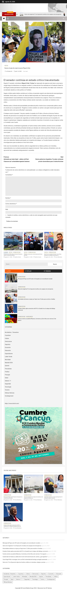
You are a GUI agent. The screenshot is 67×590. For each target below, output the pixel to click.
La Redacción (9, 71)
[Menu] (7, 18)
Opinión (7, 365)
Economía (6, 252)
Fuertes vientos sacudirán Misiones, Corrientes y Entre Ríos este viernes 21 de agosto (24, 554)
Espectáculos (9, 353)
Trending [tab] (48, 271)
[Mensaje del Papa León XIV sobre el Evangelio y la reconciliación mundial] (11, 277)
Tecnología (8, 387)
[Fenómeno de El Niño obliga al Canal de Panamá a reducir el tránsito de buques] (13, 241)
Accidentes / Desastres (12, 332)
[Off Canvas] (3, 1)
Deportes (7, 344)
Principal (7, 375)
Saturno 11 (8, 381)
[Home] (4, 18)
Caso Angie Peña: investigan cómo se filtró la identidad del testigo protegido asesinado (25, 559)
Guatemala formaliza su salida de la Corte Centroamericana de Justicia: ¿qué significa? (25, 556)
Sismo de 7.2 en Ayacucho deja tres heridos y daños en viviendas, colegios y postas (24, 562)
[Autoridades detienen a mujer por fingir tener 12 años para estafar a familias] (11, 298)
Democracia (8, 341)
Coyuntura (8, 335)
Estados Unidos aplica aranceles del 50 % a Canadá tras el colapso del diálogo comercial (12, 526)
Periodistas (8, 368)
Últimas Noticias (16, 252)
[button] (7, 18)
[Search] (64, 18)
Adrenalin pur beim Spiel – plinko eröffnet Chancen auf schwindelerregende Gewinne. (17, 159)
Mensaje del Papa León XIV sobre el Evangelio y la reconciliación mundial (35, 278)
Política (6, 65)
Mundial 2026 (9, 362)
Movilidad (8, 359)
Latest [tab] (9, 271)
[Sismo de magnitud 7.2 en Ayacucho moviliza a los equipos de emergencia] (11, 288)
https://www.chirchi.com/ (12, 403)
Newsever (41, 588)
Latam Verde (8, 356)
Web (6, 209)
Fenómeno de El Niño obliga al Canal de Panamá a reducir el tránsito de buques (13, 255)
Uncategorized (29, 316)
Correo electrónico (11, 203)
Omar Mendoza (58, 257)
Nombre (8, 198)
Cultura (7, 338)
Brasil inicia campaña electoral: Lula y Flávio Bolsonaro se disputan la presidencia (52, 255)
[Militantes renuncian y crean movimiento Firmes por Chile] (33, 241)
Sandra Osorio (17, 257)
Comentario (9, 175)
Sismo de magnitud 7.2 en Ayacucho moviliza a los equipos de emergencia (28, 14)
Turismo (7, 390)
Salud (6, 378)
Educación (8, 350)
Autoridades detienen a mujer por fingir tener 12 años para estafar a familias (36, 299)
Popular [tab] (28, 271)
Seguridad (8, 384)
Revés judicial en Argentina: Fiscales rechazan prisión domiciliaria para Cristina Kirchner (49, 159)
